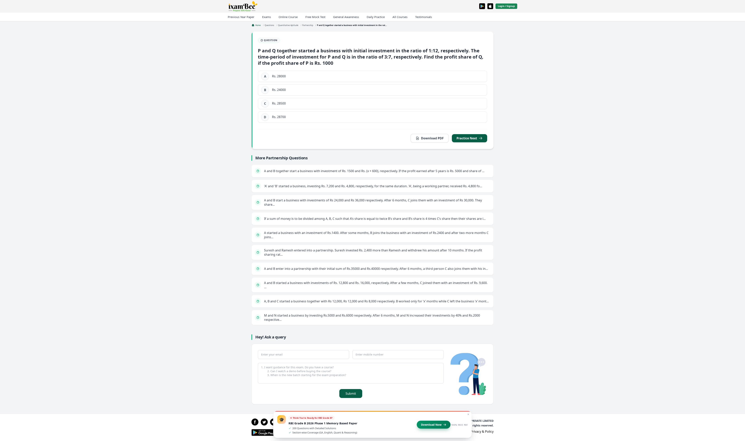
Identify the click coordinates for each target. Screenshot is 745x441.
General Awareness (346, 17)
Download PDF (432, 138)
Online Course (288, 17)
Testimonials (423, 17)
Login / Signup (506, 6)
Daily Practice (376, 17)
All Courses (399, 17)
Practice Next (467, 138)
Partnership (307, 25)
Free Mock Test (315, 17)
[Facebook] (254, 422)
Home (258, 25)
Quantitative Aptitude (288, 25)
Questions (269, 25)
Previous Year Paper (241, 17)
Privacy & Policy (482, 431)
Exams (266, 17)
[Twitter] (264, 422)
